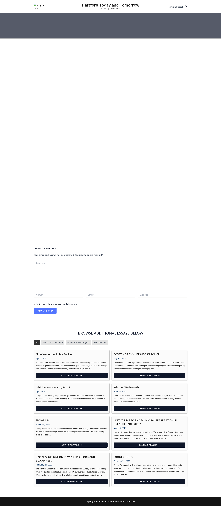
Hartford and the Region (78, 342)
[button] (186, 6)
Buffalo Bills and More (53, 342)
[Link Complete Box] (71, 365)
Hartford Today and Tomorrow (110, 5)
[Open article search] (176, 7)
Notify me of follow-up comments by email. (56, 304)
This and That (100, 342)
